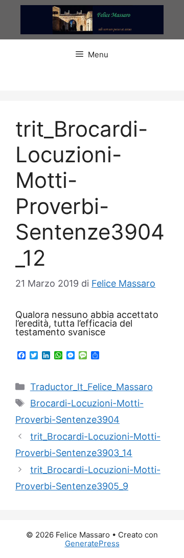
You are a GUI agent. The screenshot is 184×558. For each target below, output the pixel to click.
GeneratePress (92, 543)
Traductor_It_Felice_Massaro (91, 386)
